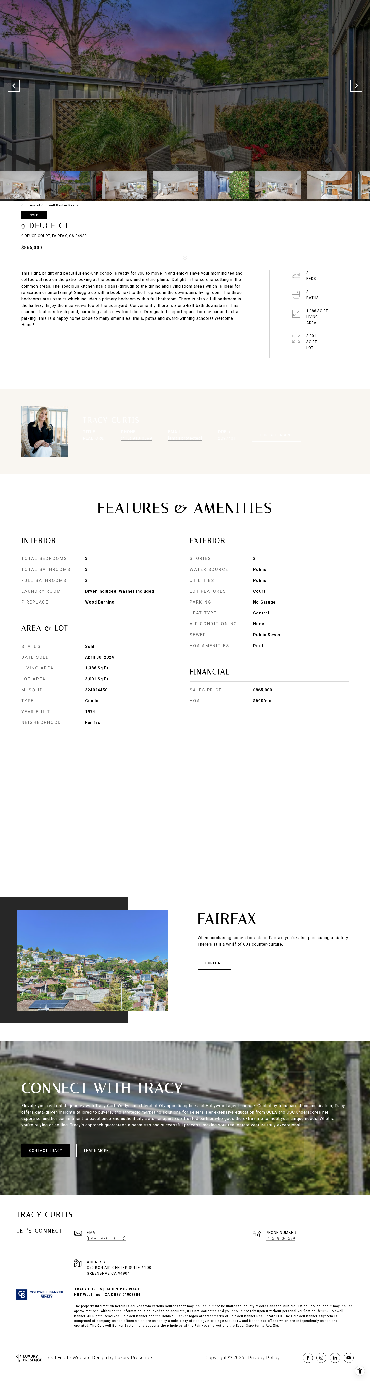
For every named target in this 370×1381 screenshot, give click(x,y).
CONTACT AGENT (276, 435)
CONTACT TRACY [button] (46, 1151)
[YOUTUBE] (349, 1358)
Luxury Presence (133, 1357)
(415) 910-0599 (136, 438)
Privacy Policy (264, 1357)
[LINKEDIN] (335, 1358)
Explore (214, 963)
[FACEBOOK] (308, 1358)
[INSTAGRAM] (321, 1358)
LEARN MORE (96, 1151)
